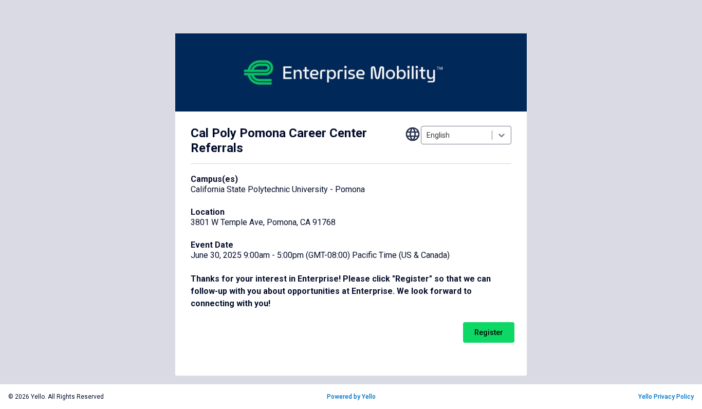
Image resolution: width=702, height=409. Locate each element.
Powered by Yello (351, 396)
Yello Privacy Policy (666, 396)
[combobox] (427, 135)
